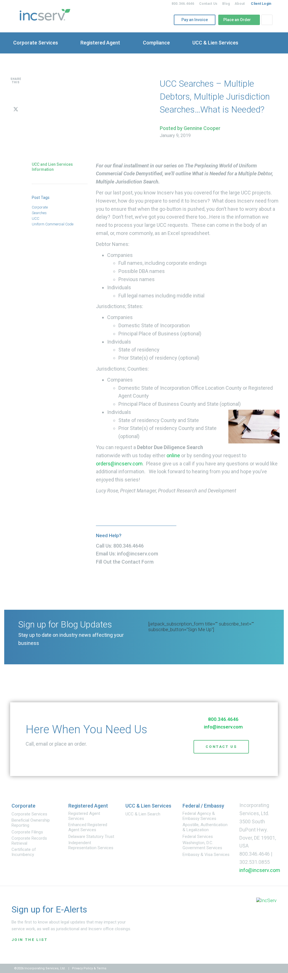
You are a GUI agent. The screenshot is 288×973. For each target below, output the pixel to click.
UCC (35, 218)
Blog (226, 4)
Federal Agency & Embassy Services (199, 816)
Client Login (261, 4)
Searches (39, 213)
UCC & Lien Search (142, 814)
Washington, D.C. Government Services (202, 845)
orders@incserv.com (119, 464)
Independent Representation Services (90, 845)
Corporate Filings (27, 832)
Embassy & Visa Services (206, 854)
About (240, 4)
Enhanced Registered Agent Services (87, 827)
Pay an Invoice (192, 19)
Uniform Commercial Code (52, 224)
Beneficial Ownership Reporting (31, 823)
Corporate (40, 207)
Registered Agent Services (84, 816)
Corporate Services (29, 814)
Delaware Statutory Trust (91, 836)
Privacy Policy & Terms (89, 968)
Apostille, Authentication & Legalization (205, 827)
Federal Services (198, 836)
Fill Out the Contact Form (125, 562)
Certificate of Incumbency (24, 852)
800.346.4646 (183, 4)
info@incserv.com (137, 554)
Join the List (30, 940)
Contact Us (208, 4)
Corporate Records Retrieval (29, 841)
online (173, 455)
